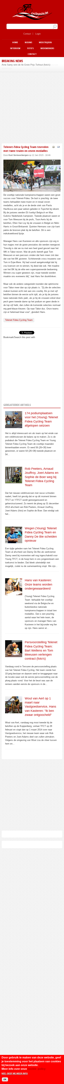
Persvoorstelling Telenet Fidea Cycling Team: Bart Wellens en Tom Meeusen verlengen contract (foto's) (41, 650)
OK (4, 1079)
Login (38, 34)
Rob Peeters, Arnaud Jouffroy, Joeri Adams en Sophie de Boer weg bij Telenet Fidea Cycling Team (41, 477)
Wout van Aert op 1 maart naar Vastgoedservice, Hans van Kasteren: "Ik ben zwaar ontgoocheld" (40, 707)
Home (15, 42)
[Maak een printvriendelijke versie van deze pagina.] (53, 146)
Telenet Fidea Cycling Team (19, 320)
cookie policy (37, 1068)
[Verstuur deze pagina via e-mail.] (58, 146)
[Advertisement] (32, 107)
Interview (15, 48)
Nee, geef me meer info (15, 1073)
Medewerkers (47, 48)
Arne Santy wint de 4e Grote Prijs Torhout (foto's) (26, 64)
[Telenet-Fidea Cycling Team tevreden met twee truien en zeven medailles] (32, 189)
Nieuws (28, 42)
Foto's (30, 48)
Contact (27, 34)
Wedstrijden (45, 42)
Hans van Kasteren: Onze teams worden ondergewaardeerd (38, 584)
